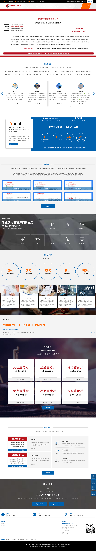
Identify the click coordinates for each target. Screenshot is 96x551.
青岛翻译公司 (21, 539)
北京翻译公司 (15, 539)
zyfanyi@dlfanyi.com (44, 515)
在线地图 (3, 525)
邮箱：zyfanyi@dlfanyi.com (23, 1)
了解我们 (12, 144)
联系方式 (3, 523)
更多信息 (48, 206)
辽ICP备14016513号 (63, 546)
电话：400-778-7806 (9, 1)
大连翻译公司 (8, 539)
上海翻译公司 (27, 539)
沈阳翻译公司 (33, 539)
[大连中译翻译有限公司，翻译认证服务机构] (13, 6)
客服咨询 (90, 1)
